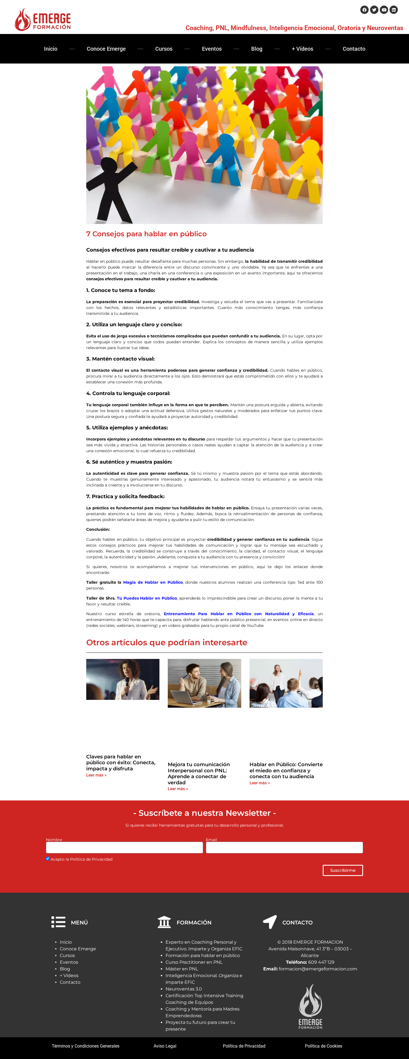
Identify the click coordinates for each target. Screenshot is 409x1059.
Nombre (54, 840)
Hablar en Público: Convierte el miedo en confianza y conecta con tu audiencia (286, 770)
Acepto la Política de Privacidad (81, 859)
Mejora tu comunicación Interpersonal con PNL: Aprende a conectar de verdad (199, 773)
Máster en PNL (182, 969)
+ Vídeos (302, 48)
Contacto (354, 48)
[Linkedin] (394, 10)
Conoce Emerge (106, 48)
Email (211, 840)
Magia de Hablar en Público (153, 582)
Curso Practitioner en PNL (194, 962)
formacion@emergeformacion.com (318, 969)
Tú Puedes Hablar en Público (147, 598)
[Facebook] (364, 10)
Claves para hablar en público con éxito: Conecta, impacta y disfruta (120, 763)
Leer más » (96, 775)
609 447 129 (321, 962)
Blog (256, 48)
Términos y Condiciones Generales (85, 1046)
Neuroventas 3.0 (184, 989)
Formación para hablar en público (203, 955)
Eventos (212, 48)
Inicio (50, 48)
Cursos (164, 48)
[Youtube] (384, 10)
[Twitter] (374, 10)
